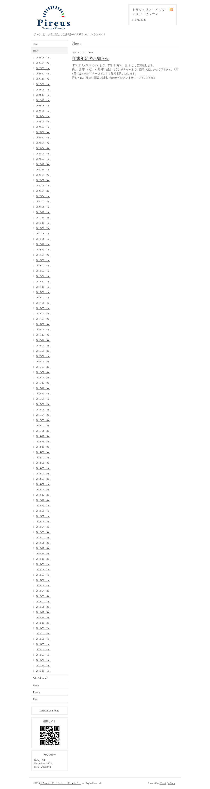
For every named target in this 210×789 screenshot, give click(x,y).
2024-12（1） (43, 95)
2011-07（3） (43, 633)
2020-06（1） (43, 185)
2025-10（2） (43, 79)
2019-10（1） (43, 223)
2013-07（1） (43, 516)
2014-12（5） (43, 436)
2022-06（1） (43, 111)
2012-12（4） (43, 548)
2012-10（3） (43, 559)
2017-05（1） (43, 308)
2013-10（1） (43, 505)
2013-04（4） (43, 527)
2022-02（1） (43, 127)
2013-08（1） (43, 511)
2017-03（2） (43, 319)
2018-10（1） (43, 249)
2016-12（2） (43, 335)
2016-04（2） (43, 361)
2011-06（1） (43, 639)
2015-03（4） (43, 420)
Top (35, 44)
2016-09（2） (43, 345)
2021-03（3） (43, 153)
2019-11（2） (43, 217)
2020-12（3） (43, 164)
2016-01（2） (43, 377)
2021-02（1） (43, 159)
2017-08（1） (43, 292)
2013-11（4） (43, 500)
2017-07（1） (43, 297)
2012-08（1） (43, 569)
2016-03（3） (43, 367)
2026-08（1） (43, 57)
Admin (171, 783)
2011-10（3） (43, 623)
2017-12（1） (43, 281)
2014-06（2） (43, 463)
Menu (36, 685)
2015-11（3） (43, 388)
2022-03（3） (43, 121)
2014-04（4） (43, 473)
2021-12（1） (43, 137)
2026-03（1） (43, 68)
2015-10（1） (43, 393)
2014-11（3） (43, 441)
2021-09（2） (43, 143)
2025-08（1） (43, 84)
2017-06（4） (43, 303)
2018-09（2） (43, 255)
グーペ (163, 783)
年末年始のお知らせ (90, 58)
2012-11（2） (43, 553)
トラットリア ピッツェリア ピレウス (60, 783)
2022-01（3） (43, 132)
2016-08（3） (43, 351)
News (35, 50)
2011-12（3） (43, 612)
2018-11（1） (43, 244)
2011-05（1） (43, 644)
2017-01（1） (43, 329)
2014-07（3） (43, 457)
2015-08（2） (43, 404)
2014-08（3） (43, 452)
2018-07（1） (43, 265)
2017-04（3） (43, 313)
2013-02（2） (43, 537)
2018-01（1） (43, 276)
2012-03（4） (43, 596)
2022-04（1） (43, 116)
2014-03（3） (43, 479)
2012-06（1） (43, 580)
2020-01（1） (43, 207)
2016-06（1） (43, 356)
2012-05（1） (43, 585)
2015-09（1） (43, 399)
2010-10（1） (43, 671)
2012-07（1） (43, 575)
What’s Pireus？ (40, 678)
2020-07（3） (43, 180)
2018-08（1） (43, 260)
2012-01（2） (43, 607)
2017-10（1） (43, 287)
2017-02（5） (43, 324)
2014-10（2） (43, 447)
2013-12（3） (43, 495)
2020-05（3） (43, 191)
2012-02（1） (43, 601)
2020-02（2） (43, 201)
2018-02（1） (43, 271)
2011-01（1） (43, 660)
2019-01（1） (43, 239)
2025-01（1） (43, 89)
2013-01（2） (43, 543)
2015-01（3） (43, 431)
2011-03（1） (43, 655)
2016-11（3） (43, 340)
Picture (36, 692)
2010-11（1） (43, 665)
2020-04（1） (43, 196)
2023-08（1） (43, 105)
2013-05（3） (43, 521)
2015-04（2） (43, 415)
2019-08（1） (43, 233)
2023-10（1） (43, 100)
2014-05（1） (43, 468)
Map (35, 699)
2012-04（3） (43, 591)
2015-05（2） (43, 409)
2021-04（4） (43, 148)
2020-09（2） (43, 175)
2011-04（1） (43, 649)
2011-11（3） (43, 617)
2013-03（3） (43, 532)
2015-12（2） (43, 383)
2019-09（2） (43, 228)
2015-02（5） (43, 425)
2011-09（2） (43, 628)
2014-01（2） (43, 489)
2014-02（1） (43, 484)
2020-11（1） (43, 169)
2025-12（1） (43, 73)
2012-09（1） (43, 564)
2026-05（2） (43, 63)
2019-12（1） (43, 212)
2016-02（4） (43, 372)
